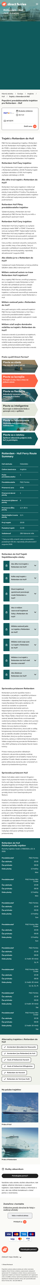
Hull (3, 96)
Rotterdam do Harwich (16, 1073)
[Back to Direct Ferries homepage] (14, 4)
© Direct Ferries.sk (7, 1264)
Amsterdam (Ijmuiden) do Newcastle (21, 1047)
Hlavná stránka (7, 94)
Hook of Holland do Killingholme (20, 1066)
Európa (20, 94)
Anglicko (30, 94)
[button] (20, 565)
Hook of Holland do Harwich (18, 1060)
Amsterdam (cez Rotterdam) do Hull (21, 1053)
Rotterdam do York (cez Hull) (18, 1079)
